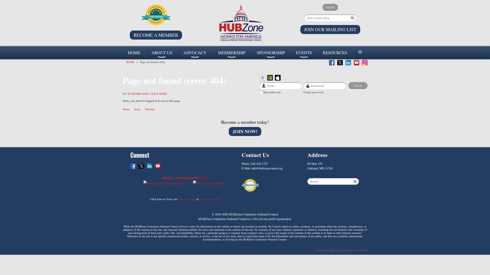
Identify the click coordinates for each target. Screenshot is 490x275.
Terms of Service (209, 199)
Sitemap (149, 109)
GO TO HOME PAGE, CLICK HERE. (145, 93)
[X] (340, 63)
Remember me (272, 92)
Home (126, 109)
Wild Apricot (336, 250)
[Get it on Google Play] (209, 183)
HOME (130, 62)
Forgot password (313, 92)
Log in (330, 7)
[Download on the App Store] (164, 183)
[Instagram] (365, 63)
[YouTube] (356, 63)
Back (137, 109)
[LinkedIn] (348, 63)
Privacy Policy (186, 199)
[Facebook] (332, 63)
